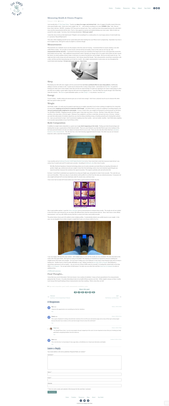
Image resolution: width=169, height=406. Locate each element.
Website (50, 383)
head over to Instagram (106, 266)
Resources (126, 8)
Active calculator (73, 210)
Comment (50, 354)
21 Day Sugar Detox (63, 24)
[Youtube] (157, 8)
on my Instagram (54, 266)
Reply (52, 311)
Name (50, 372)
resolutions (81, 286)
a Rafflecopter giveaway (54, 271)
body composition (56, 286)
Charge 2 (86, 92)
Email (49, 377)
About (140, 8)
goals (63, 286)
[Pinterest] (159, 8)
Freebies (118, 8)
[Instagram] (154, 8)
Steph (54, 328)
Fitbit (108, 86)
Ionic (103, 92)
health (67, 286)
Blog (133, 8)
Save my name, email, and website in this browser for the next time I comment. (70, 389)
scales (86, 286)
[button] (75, 292)
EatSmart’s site (90, 163)
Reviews (61, 21)
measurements (74, 286)
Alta (62, 92)
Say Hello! (147, 8)
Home (111, 8)
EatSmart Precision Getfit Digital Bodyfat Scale (72, 161)
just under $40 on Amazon (100, 262)
